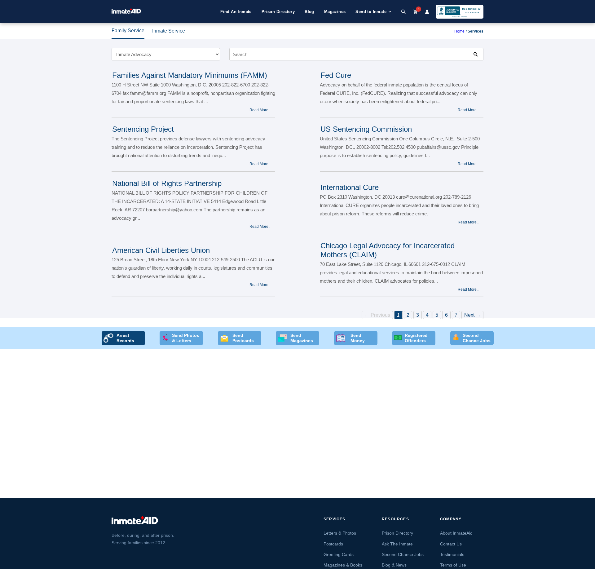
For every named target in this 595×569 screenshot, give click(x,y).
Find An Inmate (236, 11)
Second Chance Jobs (403, 554)
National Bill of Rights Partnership (167, 183)
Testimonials (452, 554)
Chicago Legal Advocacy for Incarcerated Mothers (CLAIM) (387, 250)
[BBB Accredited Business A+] (459, 12)
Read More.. (259, 110)
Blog (309, 11)
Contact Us (451, 543)
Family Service (128, 30)
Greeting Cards (339, 554)
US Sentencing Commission (366, 129)
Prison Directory (278, 11)
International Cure (349, 187)
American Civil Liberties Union (161, 250)
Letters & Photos (340, 533)
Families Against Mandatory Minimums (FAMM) (189, 75)
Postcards (333, 543)
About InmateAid (456, 533)
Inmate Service (168, 30)
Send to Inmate (370, 11)
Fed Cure (335, 75)
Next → (472, 315)
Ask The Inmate (397, 543)
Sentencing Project (143, 129)
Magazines (335, 11)
